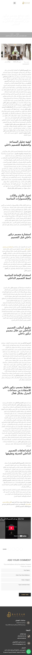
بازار (6, 62)
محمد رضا (26, 62)
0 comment (26, 64)
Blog (12, 34)
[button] (14, 3)
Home (17, 34)
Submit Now (24, 594)
